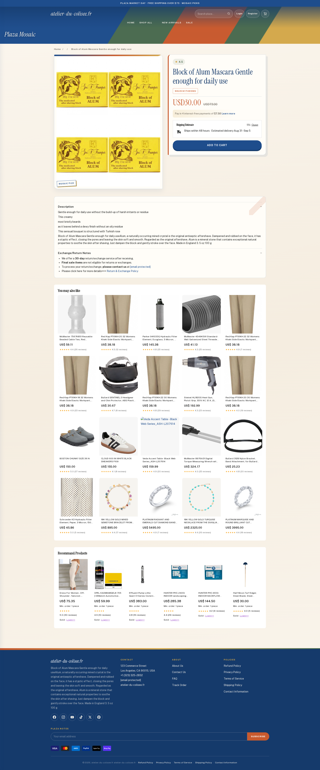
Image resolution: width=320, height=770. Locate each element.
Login (239, 13)
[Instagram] (63, 717)
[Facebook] (54, 717)
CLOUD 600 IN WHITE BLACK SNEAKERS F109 (116, 460)
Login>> (70, 620)
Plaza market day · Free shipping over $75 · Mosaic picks (160, 3)
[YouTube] (72, 717)
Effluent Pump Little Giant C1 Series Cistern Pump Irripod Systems (141, 595)
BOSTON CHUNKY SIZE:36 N (75, 458)
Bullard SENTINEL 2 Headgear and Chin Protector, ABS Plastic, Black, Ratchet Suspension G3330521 (118, 399)
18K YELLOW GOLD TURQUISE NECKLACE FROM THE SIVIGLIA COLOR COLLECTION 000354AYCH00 (200, 521)
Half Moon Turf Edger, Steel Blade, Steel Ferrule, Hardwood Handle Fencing (245, 595)
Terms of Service (234, 678)
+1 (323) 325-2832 (132, 675)
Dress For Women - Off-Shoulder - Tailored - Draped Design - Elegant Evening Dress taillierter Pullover (73, 595)
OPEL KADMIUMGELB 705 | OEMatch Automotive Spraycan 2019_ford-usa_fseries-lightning (107, 595)
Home (131, 22)
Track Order (179, 685)
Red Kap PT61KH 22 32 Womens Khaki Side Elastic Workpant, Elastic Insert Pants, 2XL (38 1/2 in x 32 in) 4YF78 (242, 338)
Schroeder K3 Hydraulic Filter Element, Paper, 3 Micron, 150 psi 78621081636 (76, 521)
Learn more (228, 113)
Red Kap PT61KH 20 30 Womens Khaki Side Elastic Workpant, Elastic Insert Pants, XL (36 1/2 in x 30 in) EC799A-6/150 (243, 399)
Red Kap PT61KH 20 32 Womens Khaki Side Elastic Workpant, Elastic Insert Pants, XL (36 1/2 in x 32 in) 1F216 (118, 338)
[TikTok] (81, 717)
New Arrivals (171, 22)
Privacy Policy (232, 672)
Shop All (145, 22)
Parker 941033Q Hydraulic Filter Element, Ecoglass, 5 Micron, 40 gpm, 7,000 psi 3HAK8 (160, 338)
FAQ (174, 678)
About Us (177, 665)
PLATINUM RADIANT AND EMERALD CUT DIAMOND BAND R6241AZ (159, 521)
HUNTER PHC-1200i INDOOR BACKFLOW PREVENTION (209, 595)
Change (254, 124)
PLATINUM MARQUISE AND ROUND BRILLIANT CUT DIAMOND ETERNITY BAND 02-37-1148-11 (242, 521)
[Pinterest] (99, 717)
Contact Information (236, 691)
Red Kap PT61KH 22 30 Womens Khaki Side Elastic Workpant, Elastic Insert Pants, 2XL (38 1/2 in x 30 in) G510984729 (160, 399)
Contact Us (179, 672)
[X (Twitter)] (90, 717)
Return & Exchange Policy (122, 271)
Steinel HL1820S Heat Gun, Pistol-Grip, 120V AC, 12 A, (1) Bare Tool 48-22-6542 (199, 399)
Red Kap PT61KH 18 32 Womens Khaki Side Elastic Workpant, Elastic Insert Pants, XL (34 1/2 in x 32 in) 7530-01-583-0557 (77, 399)
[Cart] (265, 14)
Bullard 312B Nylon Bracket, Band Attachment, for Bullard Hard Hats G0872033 (241, 460)
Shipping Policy (233, 685)
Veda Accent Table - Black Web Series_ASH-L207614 (159, 460)
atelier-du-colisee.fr (71, 13)
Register (253, 13)
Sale (189, 22)
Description (66, 206)
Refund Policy (232, 665)
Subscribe (258, 736)
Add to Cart (217, 145)
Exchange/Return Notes (74, 253)
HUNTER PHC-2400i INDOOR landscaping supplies (175, 595)
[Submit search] (229, 14)
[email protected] (140, 266)
